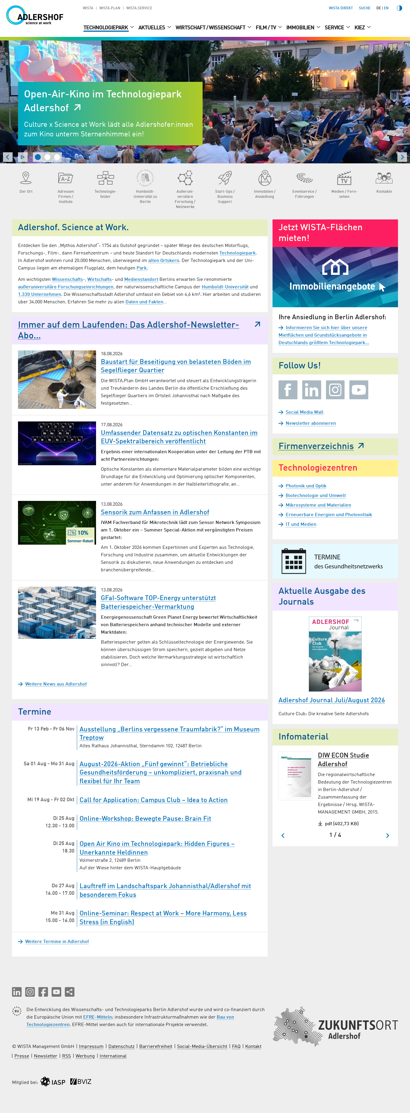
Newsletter (45, 1056)
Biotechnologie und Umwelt (316, 495)
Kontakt (253, 1046)
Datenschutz (121, 1046)
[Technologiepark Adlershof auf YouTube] (358, 389)
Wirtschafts (99, 279)
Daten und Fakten (144, 302)
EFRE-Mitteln (97, 1017)
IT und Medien (301, 524)
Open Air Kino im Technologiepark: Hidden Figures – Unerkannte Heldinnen (157, 848)
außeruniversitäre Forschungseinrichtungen (65, 287)
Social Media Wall (305, 412)
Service (335, 28)
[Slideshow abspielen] (23, 157)
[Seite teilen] (69, 991)
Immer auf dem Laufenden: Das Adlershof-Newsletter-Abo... (128, 331)
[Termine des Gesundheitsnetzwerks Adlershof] (335, 561)
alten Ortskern (163, 260)
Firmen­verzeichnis (316, 446)
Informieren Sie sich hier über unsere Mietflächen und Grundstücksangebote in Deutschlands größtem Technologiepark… (324, 335)
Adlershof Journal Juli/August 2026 (332, 700)
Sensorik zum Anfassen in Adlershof (155, 512)
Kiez (360, 28)
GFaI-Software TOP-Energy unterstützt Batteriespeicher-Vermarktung (158, 602)
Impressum (91, 1046)
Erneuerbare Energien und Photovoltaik (329, 515)
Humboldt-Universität (225, 287)
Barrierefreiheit (155, 1046)
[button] (16, 991)
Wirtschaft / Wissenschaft (211, 28)
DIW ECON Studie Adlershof (343, 760)
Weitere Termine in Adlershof (57, 941)
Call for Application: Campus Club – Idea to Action (154, 800)
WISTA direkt (341, 8)
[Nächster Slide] (402, 157)
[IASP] (53, 1083)
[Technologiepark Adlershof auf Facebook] (288, 389)
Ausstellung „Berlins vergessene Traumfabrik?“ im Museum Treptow (170, 734)
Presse (21, 1056)
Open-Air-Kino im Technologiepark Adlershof (103, 102)
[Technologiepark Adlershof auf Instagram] (335, 389)
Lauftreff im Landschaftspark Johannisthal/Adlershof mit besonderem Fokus (165, 890)
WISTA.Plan (109, 8)
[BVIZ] (81, 1083)
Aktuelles (152, 28)
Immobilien (300, 28)
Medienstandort (141, 279)
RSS (66, 1056)
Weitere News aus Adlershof (56, 684)
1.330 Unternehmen (39, 294)
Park (142, 268)
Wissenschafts (67, 279)
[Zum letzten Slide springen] (8, 157)
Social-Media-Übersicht (202, 1046)
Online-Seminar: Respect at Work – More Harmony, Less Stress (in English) (163, 918)
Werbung (85, 1056)
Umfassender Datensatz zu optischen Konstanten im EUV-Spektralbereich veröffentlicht (179, 437)
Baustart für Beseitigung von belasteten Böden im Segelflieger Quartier (176, 366)
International (113, 1056)
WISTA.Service (139, 8)
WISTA (88, 8)
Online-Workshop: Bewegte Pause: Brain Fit (145, 819)
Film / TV (266, 28)
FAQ (236, 1046)
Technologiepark (106, 28)
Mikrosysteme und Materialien (318, 505)
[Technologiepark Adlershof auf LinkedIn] (311, 389)
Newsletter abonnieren (311, 423)
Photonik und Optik (306, 486)
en (386, 8)
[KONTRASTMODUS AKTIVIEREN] (399, 8)
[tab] (38, 157)
